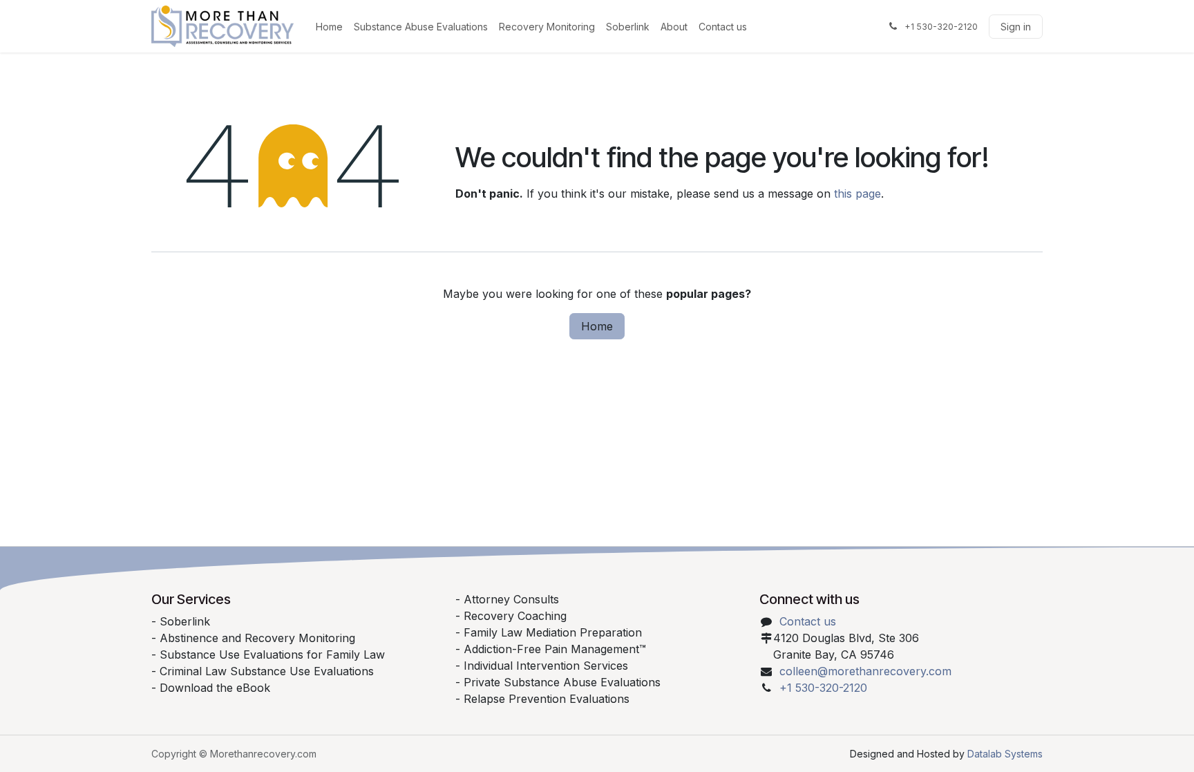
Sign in (1016, 26)
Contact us (807, 621)
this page (857, 193)
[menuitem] (329, 26)
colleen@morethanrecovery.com (865, 671)
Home (597, 326)
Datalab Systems (1005, 754)
